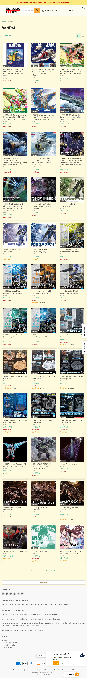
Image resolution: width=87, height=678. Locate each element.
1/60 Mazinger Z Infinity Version (15, 551)
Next (53, 571)
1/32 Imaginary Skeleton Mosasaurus (12, 509)
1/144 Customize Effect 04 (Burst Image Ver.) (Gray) (69, 292)
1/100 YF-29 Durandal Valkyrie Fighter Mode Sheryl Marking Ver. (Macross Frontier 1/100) (43, 117)
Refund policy (30, 670)
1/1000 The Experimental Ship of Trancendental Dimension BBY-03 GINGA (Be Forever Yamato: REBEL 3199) (14, 207)
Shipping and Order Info (44, 670)
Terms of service (18, 670)
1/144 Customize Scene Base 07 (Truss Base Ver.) (71, 421)
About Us (57, 670)
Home (4, 21)
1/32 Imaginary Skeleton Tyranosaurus (69, 509)
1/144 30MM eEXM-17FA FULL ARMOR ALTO (14, 250)
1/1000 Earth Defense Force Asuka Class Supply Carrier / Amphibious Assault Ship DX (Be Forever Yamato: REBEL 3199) (15, 161)
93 (47, 571)
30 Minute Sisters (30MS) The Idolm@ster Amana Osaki (70, 552)
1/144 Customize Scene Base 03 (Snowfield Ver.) (43, 377)
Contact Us (65, 670)
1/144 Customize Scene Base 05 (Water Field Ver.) (15, 421)
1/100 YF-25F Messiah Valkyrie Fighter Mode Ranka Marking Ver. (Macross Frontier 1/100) (71, 71)
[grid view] (78, 35)
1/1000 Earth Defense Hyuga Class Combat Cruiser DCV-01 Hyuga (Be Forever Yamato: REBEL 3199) (42, 161)
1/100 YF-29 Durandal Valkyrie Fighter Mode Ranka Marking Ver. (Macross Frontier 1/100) (14, 117)
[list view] (83, 35)
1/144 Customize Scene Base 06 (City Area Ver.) (43, 421)
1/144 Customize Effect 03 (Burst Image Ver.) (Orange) (41, 292)
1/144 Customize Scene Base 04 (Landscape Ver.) (71, 377)
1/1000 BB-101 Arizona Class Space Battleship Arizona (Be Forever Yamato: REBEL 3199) (70, 117)
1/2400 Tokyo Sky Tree (68, 464)
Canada (42, 655)
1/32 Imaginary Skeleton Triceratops (41, 509)
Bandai (5, 76)
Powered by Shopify (43, 674)
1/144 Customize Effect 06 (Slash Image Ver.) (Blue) (41, 336)
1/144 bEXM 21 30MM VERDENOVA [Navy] (40, 250)
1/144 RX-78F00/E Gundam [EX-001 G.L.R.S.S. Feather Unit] (15, 465)
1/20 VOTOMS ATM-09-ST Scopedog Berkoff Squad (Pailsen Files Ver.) (41, 466)
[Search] (37, 10)
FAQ (72, 670)
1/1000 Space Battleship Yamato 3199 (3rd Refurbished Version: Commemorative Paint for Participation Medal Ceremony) (72, 161)
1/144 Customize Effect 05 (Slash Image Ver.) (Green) (13, 336)
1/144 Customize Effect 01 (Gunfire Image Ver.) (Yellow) (70, 250)
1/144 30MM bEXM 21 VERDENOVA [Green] (68, 205)
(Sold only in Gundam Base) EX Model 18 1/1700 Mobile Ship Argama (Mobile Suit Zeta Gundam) (43, 72)
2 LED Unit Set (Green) (40, 551)
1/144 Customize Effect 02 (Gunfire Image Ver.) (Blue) (13, 292)
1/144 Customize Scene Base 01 (71, 335)
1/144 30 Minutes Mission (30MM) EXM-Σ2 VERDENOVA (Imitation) (42, 206)
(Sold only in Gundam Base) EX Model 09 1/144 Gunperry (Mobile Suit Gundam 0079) (14, 71)
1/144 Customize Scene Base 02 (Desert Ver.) (15, 377)
